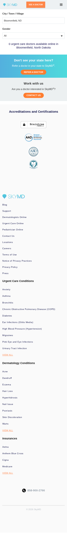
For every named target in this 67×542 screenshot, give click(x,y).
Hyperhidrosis (9, 397)
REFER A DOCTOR (33, 72)
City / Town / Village (13, 13)
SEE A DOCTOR (36, 5)
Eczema (6, 384)
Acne (5, 371)
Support (6, 211)
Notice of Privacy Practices (17, 261)
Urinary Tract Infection (14, 348)
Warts (5, 423)
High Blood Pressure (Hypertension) (22, 329)
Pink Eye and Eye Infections (17, 342)
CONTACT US (33, 95)
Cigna (5, 460)
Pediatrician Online (12, 229)
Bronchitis (7, 302)
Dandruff (7, 378)
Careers (6, 248)
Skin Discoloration (12, 417)
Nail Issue (7, 404)
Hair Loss (7, 391)
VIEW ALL (7, 355)
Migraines (7, 335)
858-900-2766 (35, 490)
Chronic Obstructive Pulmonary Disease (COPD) (28, 309)
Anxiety (6, 289)
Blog (4, 204)
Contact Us (8, 236)
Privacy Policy (10, 267)
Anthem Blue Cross (12, 453)
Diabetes (7, 315)
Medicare (7, 466)
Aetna (5, 447)
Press (5, 273)
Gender (6, 29)
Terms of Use (9, 254)
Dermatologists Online (14, 217)
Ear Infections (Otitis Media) (17, 322)
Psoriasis (7, 410)
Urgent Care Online (13, 223)
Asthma (6, 296)
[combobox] (33, 35)
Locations (7, 242)
